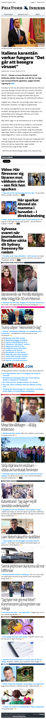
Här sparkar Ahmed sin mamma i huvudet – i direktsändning (31, 207)
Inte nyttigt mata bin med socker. (15, 637)
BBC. (13, 83)
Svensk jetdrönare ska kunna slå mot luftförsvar (22, 568)
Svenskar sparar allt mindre (16, 358)
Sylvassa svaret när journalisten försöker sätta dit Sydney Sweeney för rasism (14, 240)
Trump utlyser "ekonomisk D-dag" (21, 327)
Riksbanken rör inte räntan (16, 352)
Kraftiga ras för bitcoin (14, 350)
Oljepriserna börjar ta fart (15, 346)
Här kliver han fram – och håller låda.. (16, 612)
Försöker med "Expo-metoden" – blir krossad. (20, 256)
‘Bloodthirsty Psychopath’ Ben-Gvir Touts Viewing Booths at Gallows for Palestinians (21, 379)
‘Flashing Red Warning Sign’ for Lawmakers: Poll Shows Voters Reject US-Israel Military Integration (23, 390)
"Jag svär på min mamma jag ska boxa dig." (19, 193)
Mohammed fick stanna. (12, 433)
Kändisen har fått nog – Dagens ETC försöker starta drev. (24, 303)
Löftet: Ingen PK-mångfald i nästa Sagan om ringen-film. (23, 684)
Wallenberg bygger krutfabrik (16, 340)
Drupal (41, 714)
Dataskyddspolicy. (19, 716)
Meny (38, 14)
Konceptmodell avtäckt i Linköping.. (16, 574)
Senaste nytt (23, 14)
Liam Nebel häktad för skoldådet (20, 537)
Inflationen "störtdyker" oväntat (18, 344)
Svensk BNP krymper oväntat (16, 356)
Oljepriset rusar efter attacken (17, 354)
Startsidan (8, 14)
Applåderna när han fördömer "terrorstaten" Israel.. (22, 510)
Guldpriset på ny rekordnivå (16, 348)
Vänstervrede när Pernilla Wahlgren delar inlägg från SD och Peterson (22, 296)
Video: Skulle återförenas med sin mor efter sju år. (21, 220)
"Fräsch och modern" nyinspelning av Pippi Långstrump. (24, 707)
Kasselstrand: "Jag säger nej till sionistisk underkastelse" (18, 503)
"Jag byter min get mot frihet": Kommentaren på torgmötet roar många (20, 604)
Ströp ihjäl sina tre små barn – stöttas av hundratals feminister (19, 467)
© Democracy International (35, 48)
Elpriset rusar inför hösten (15, 338)
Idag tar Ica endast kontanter (16, 360)
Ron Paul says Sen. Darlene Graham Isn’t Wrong (20, 382)
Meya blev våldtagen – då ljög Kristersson (18, 427)
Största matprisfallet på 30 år (16, 342)
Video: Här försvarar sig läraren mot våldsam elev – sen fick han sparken (13, 179)
